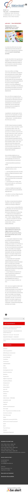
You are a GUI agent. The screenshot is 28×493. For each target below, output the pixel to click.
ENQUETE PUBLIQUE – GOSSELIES (11, 337)
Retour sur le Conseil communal (10, 421)
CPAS (4, 365)
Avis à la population (7, 350)
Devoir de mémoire (7, 372)
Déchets (5, 368)
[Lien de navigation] (14, 4)
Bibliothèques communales (9, 353)
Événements (6, 391)
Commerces (6, 361)
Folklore (5, 393)
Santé (4, 423)
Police (4, 417)
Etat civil (5, 389)
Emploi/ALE (6, 376)
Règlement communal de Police (10, 419)
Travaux (5, 430)
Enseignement (6, 383)
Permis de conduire (7, 413)
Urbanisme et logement (8, 432)
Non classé (5, 408)
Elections (5, 374)
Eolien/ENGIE (6, 387)
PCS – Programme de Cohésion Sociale (11, 410)
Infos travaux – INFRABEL (9, 398)
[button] (24, 5)
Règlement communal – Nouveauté (11, 334)
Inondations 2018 (7, 400)
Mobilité (5, 404)
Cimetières (5, 359)
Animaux (5, 348)
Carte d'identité (6, 357)
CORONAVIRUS (14, 11)
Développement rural (8, 370)
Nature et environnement (9, 406)
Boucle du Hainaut (7, 355)
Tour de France (6, 428)
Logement (5, 402)
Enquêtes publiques (7, 380)
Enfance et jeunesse (7, 378)
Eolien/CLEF (6, 385)
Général (5, 395)
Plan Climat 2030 (7, 415)
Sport (4, 425)
